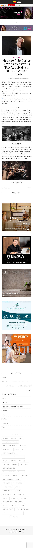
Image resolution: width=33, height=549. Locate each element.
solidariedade (8, 509)
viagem (15, 516)
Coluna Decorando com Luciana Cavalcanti (15, 382)
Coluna (4, 378)
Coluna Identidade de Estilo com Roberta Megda (18, 388)
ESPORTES (18, 5)
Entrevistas (5, 398)
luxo (18, 490)
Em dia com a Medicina (9, 394)
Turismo (6, 516)
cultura (6, 464)
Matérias (4, 411)
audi (23, 449)
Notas (4, 415)
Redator (6, 188)
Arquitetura (7, 449)
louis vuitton (8, 490)
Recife (5, 505)
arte (17, 449)
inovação (6, 483)
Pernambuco (7, 501)
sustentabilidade (23, 509)
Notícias (16, 57)
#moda (5, 438)
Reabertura (19, 501)
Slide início (5, 423)
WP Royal (20, 532)
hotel (18, 479)
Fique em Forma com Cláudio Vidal (12, 406)
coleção (22, 460)
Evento (20, 472)
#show (13, 438)
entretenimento (9, 472)
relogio (13, 505)
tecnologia (18, 513)
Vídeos (4, 427)
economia (24, 464)
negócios (14, 498)
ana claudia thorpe (10, 442)
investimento (18, 483)
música (21, 494)
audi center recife (9, 453)
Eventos (4, 402)
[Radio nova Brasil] (16, 31)
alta (21, 438)
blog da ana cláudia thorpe (13, 457)
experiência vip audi (10, 475)
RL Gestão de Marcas (21, 529)
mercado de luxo (9, 494)
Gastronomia (8, 479)
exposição (24, 475)
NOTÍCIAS (11, 5)
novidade (24, 498)
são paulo (7, 513)
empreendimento (9, 468)
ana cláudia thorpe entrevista (14, 445)
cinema (13, 460)
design (14, 464)
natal (5, 498)
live (16, 487)
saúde (22, 505)
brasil (5, 460)
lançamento (7, 487)
